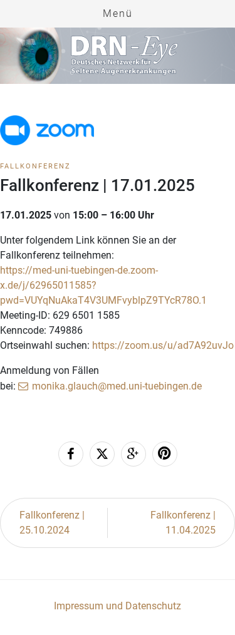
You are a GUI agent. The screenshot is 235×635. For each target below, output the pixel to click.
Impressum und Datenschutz (117, 606)
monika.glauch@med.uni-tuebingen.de (117, 386)
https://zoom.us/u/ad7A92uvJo (163, 345)
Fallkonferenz (35, 166)
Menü (118, 13)
